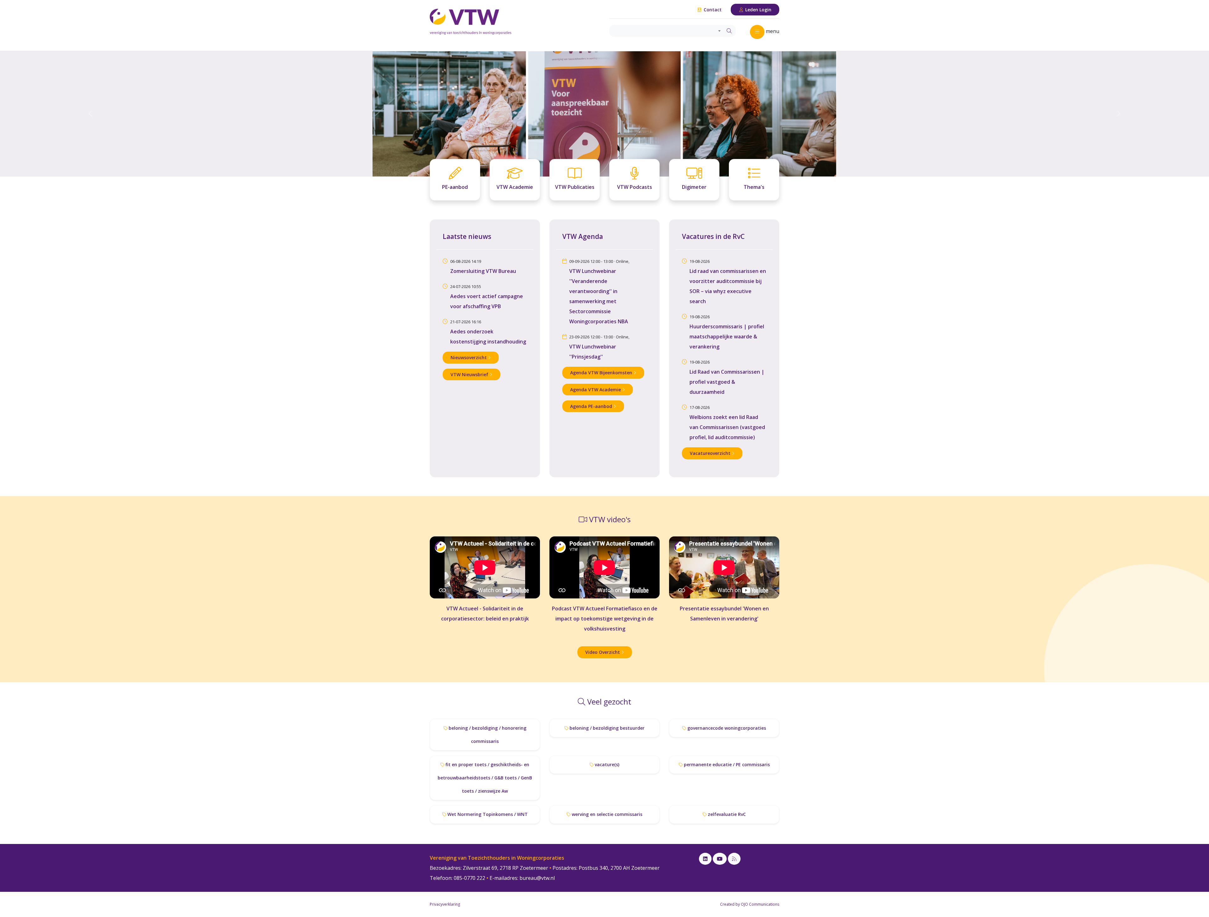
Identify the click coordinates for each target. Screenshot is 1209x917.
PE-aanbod (455, 187)
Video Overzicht (603, 652)
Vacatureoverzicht (711, 453)
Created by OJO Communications (749, 904)
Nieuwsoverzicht (469, 357)
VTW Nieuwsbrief (470, 374)
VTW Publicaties (574, 187)
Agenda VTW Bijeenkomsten (601, 373)
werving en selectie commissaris (606, 814)
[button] (90, 114)
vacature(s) (606, 764)
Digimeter (694, 187)
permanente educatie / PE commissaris (726, 764)
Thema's (754, 187)
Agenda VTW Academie (596, 390)
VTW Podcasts (634, 187)
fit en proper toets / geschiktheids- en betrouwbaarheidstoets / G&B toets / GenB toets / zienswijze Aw (485, 777)
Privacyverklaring (445, 904)
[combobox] (666, 31)
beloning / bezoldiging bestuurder (606, 728)
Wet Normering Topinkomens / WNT (487, 814)
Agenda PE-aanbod (591, 406)
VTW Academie (515, 187)
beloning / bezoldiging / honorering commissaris (486, 734)
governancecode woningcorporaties (726, 728)
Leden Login (757, 10)
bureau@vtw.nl (537, 878)
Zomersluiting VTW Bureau (483, 271)
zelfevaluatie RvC (726, 814)
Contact (712, 10)
